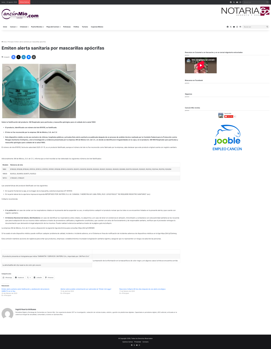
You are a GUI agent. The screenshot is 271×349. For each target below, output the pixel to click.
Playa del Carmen (52, 27)
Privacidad (137, 342)
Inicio (5, 27)
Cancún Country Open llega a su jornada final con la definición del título (55, 2)
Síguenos (188, 94)
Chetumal (23, 27)
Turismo (85, 27)
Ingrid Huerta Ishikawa (25, 309)
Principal (10, 42)
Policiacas (67, 27)
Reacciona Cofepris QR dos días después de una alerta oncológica (142, 289)
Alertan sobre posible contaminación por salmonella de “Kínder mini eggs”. (86, 289)
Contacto (145, 342)
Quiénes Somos (127, 342)
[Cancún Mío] (20, 14)
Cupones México (97, 27)
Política (76, 27)
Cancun (13, 27)
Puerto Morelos (36, 27)
